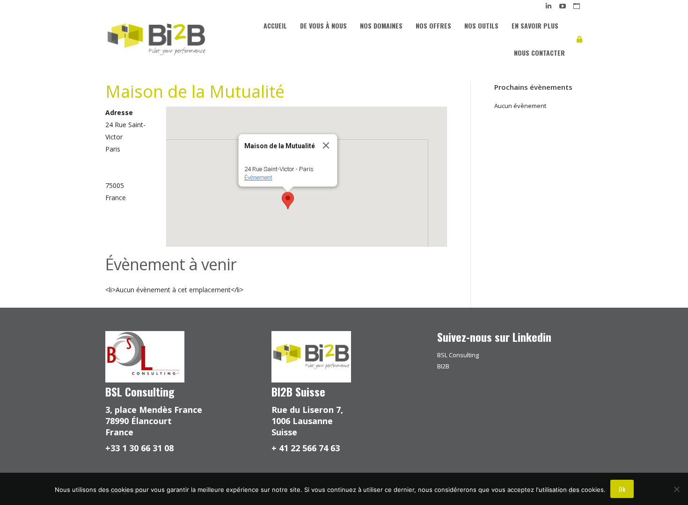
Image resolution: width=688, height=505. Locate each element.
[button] (288, 200)
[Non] (676, 489)
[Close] (326, 145)
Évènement (258, 177)
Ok (622, 489)
